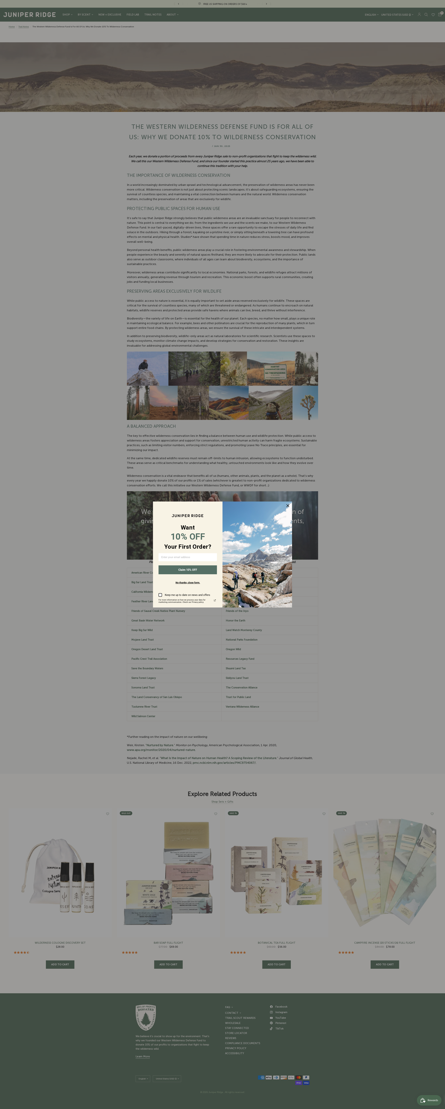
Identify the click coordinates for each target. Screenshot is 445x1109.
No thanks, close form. (188, 582)
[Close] (288, 506)
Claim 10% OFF (187, 569)
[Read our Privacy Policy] (215, 600)
